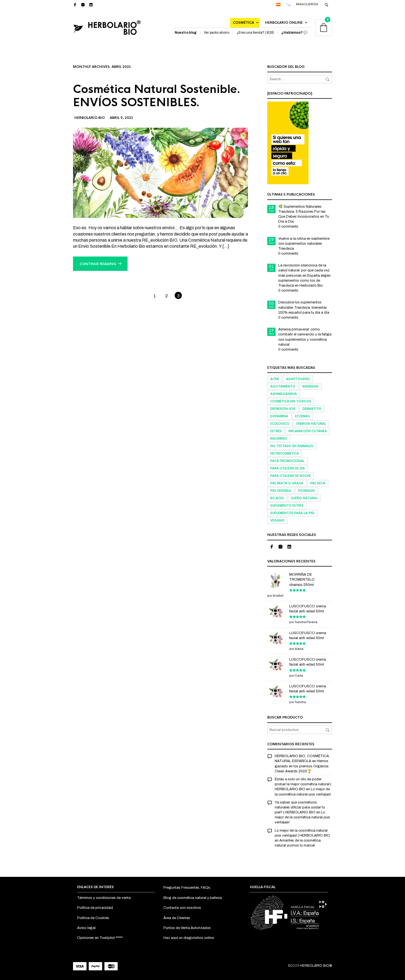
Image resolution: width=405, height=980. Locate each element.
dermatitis (312, 409)
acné (274, 379)
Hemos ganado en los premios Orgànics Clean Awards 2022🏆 (302, 766)
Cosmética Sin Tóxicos (290, 401)
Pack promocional (287, 461)
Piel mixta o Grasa (286, 483)
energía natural (311, 424)
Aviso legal (86, 928)
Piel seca (317, 483)
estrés (276, 431)
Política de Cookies (93, 918)
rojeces (277, 498)
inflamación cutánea (307, 431)
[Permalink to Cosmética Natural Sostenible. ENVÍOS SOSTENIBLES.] (160, 172)
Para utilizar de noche (290, 476)
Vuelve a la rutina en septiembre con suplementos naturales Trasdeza (304, 243)
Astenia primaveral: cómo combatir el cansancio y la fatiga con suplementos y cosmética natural (304, 336)
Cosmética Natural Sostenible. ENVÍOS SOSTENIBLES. (157, 96)
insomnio (278, 438)
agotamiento (282, 386)
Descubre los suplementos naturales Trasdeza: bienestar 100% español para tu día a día (303, 307)
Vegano (277, 520)
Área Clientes (307, 4)
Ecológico (280, 424)
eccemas (302, 416)
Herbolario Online (284, 22)
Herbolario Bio (89, 118)
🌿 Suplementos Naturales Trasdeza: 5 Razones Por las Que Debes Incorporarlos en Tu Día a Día (303, 214)
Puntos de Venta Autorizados (187, 928)
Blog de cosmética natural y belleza (192, 898)
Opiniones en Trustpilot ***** (100, 938)
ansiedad (310, 386)
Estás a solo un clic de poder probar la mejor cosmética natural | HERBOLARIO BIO (303, 784)
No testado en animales (291, 446)
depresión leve (283, 409)
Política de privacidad (95, 908)
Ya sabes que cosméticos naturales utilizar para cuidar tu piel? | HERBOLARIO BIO (300, 807)
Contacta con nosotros (182, 908)
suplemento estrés (287, 506)
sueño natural (304, 498)
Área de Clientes (176, 918)
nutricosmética (284, 453)
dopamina (279, 416)
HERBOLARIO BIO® (316, 966)
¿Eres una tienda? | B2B (255, 32)
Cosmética (243, 22)
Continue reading (98, 264)
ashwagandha (283, 394)
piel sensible (280, 491)
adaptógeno (298, 379)
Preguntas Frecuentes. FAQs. (187, 888)
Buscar (327, 730)
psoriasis (306, 491)
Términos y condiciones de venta (104, 898)
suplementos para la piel (292, 513)
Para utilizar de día (287, 468)
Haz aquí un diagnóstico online (188, 938)
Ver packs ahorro (216, 32)
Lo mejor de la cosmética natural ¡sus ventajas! (302, 817)
